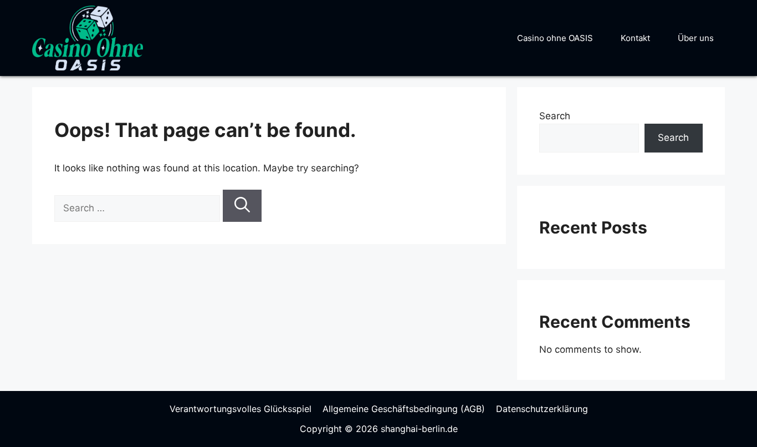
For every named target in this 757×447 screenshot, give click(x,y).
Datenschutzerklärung (542, 408)
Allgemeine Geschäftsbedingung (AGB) (404, 408)
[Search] (242, 206)
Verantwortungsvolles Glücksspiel (240, 408)
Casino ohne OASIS (555, 38)
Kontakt (635, 38)
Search (554, 115)
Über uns (696, 38)
